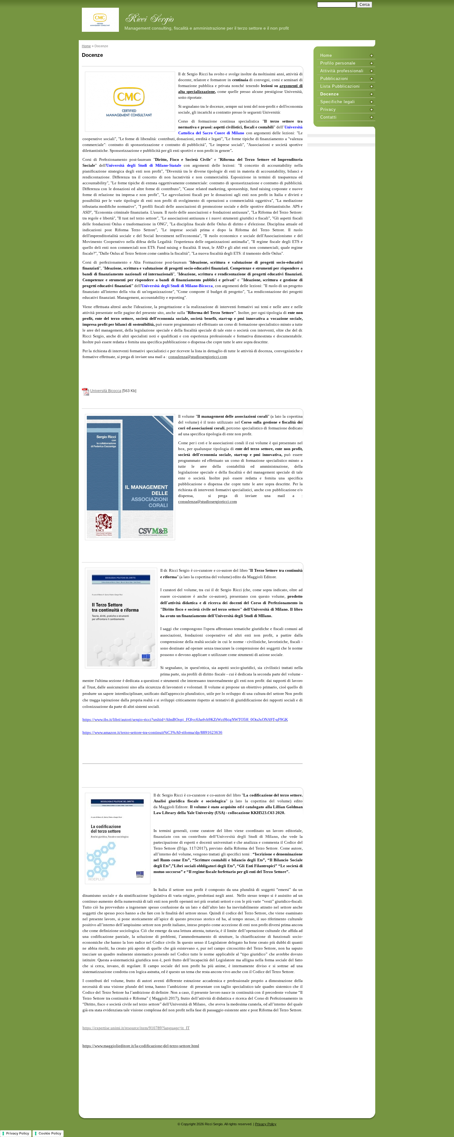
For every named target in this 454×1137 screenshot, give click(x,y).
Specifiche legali (337, 101)
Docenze (329, 94)
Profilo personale (337, 63)
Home (86, 46)
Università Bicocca (105, 391)
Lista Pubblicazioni (340, 86)
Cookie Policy (50, 1133)
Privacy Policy (265, 1124)
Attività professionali (342, 71)
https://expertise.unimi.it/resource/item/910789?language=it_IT (136, 1028)
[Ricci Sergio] (100, 20)
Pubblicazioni (334, 78)
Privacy (328, 109)
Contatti (328, 117)
